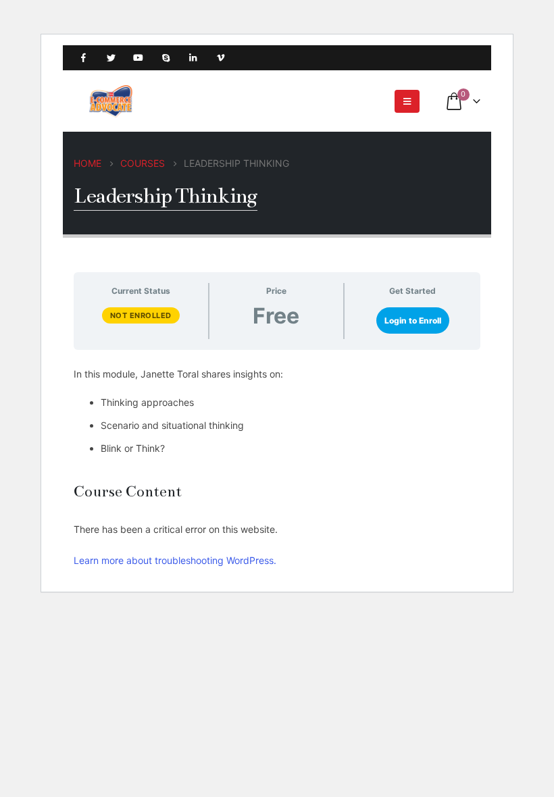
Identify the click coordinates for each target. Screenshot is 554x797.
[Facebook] (83, 58)
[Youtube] (138, 58)
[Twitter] (111, 58)
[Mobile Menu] (407, 101)
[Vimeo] (220, 58)
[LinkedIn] (193, 58)
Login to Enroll (412, 320)
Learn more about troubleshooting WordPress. (175, 560)
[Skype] (166, 58)
